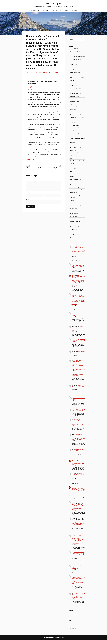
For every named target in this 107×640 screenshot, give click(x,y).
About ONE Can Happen (64, 10)
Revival (71, 197)
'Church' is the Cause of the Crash (76, 56)
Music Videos (72, 166)
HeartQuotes (72, 130)
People (71, 171)
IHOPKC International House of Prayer (77, 138)
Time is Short (72, 224)
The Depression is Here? (74, 210)
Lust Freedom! (72, 152)
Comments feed (73, 628)
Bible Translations (73, 75)
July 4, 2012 (38, 72)
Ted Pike (71, 203)
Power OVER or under (74, 179)
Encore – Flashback (73, 96)
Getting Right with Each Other (75, 117)
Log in (71, 622)
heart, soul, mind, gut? (74, 127)
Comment (28, 179)
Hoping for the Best (73, 135)
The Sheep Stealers (73, 216)
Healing (71, 122)
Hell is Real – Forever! (74, 133)
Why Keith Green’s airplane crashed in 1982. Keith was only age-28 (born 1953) (78, 265)
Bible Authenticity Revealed (75, 72)
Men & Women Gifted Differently (76, 160)
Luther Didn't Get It (73, 155)
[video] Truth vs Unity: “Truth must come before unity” (53, 168)
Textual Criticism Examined (75, 205)
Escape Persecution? (74, 98)
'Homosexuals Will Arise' (74, 59)
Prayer (71, 184)
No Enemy (72, 168)
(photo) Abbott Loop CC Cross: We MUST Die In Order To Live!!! (78, 387)
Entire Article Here (30, 159)
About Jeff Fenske (54, 10)
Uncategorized (73, 229)
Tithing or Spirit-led (73, 226)
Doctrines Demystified (74, 90)
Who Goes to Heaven (74, 232)
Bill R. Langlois (74, 409)
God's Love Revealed (74, 119)
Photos (71, 176)
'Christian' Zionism (73, 53)
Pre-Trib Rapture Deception (75, 187)
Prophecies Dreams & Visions (75, 189)
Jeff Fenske (29, 72)
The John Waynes (73, 213)
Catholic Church (73, 82)
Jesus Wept (72, 150)
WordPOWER (72, 237)
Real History (72, 192)
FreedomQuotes (73, 111)
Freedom (71, 109)
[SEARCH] (83, 39)
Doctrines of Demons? (74, 93)
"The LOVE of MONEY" (74, 51)
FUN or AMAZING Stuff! (74, 114)
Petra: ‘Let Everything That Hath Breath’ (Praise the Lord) (77, 567)
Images (71, 142)
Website (28, 199)
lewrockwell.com (31, 87)
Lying (71, 158)
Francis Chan (72, 106)
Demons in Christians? (74, 88)
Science (71, 200)
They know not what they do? (75, 221)
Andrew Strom (72, 69)
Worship (71, 239)
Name (27, 193)
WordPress (50, 637)
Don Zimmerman (75, 294)
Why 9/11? (72, 234)
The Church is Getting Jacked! (75, 208)
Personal (71, 173)
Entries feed (72, 625)
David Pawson (72, 85)
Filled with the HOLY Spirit (75, 101)
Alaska (71, 67)
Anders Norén (61, 637)
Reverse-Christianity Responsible (51, 72)
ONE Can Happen (53, 3)
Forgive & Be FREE (73, 104)
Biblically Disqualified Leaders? (76, 77)
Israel (71, 144)
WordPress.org (73, 630)
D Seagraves (74, 396)
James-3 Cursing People (74, 147)
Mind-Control (72, 163)
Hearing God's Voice (74, 125)
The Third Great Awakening (75, 218)
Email (45, 193)
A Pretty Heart (73, 61)
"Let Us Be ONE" (73, 48)
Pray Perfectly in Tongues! (75, 181)
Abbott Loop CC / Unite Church (76, 64)
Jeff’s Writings (74, 10)
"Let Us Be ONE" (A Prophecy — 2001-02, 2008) (39, 10)
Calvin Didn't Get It (73, 80)
